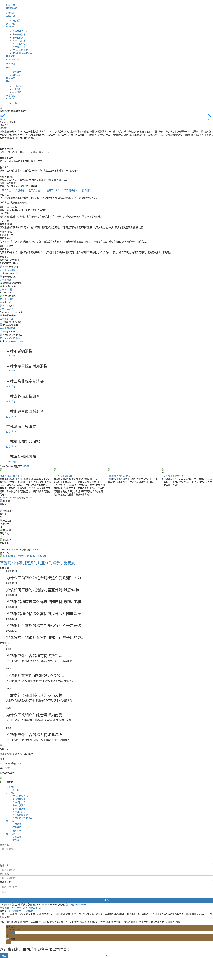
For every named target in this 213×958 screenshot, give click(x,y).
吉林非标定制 (19, 43)
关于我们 (10, 14)
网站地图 (4, 907)
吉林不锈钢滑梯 (20, 31)
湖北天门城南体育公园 (11, 475)
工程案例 (10, 65)
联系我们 (10, 97)
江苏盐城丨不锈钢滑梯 (172, 475)
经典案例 (10, 833)
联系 (14, 103)
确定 (4, 955)
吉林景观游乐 (19, 34)
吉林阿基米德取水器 (22, 53)
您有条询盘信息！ (32, 907)
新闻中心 (10, 821)
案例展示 (16, 75)
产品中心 (10, 25)
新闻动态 (10, 80)
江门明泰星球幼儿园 (63, 475)
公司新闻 (16, 85)
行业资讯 (16, 89)
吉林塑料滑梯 (19, 37)
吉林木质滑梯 (19, 40)
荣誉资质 (12, 58)
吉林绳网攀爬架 (20, 50)
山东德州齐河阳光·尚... (119, 475)
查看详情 (11, 356)
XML (19, 907)
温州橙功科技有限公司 (22, 910)
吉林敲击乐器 (19, 46)
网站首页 (11, 6)
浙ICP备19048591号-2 (77, 904)
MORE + (4, 128)
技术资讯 (16, 92)
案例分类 (16, 71)
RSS (13, 907)
